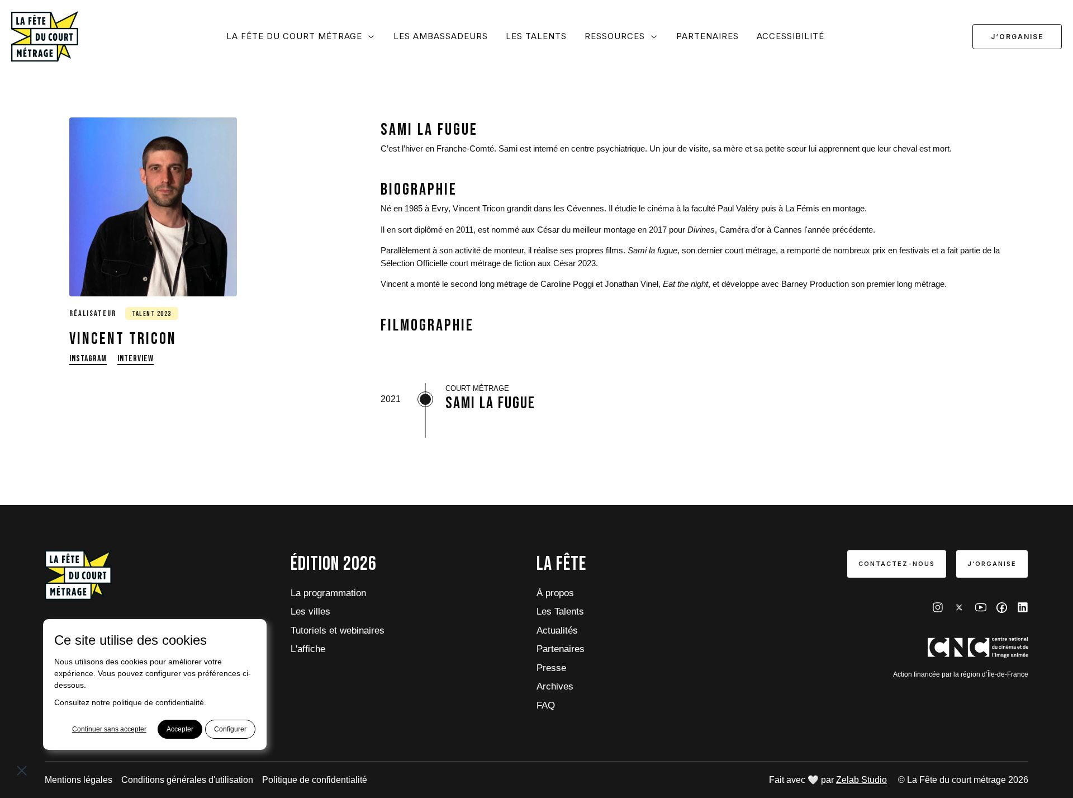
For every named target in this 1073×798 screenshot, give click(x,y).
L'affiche (308, 649)
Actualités (557, 630)
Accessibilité (790, 36)
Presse (551, 668)
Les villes (310, 611)
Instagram (88, 358)
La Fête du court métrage (294, 36)
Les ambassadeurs (440, 36)
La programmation (328, 593)
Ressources (615, 36)
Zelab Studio (861, 780)
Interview (135, 358)
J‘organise (1017, 36)
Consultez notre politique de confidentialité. (130, 702)
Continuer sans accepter (109, 729)
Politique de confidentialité (314, 780)
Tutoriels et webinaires (337, 630)
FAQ (545, 705)
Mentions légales (78, 780)
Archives (554, 686)
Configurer (230, 729)
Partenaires (707, 36)
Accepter (180, 729)
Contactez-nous (896, 564)
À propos (555, 593)
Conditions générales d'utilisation (187, 780)
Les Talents (536, 36)
